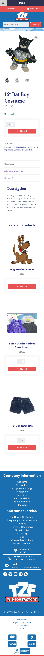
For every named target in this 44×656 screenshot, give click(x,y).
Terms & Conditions (22, 527)
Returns (22, 523)
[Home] (22, 21)
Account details (22, 498)
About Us (22, 481)
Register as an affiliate (22, 623)
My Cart (34, 9)
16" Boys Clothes (19, 147)
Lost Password (22, 501)
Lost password (22, 625)
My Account (11, 9)
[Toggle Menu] (3, 3)
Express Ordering (22, 543)
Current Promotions (22, 540)
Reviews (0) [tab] (9, 178)
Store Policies (22, 530)
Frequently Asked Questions (22, 520)
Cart (22, 628)
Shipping (22, 533)
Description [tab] (9, 164)
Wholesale (22, 491)
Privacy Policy (33, 612)
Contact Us (22, 485)
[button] (36, 37)
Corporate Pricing (22, 488)
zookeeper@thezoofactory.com (25, 567)
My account (22, 620)
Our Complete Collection (23, 150)
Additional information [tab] (14, 171)
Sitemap (22, 505)
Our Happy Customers (22, 517)
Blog (22, 536)
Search (36, 25)
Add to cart (22, 131)
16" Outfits (31, 147)
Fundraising (22, 495)
